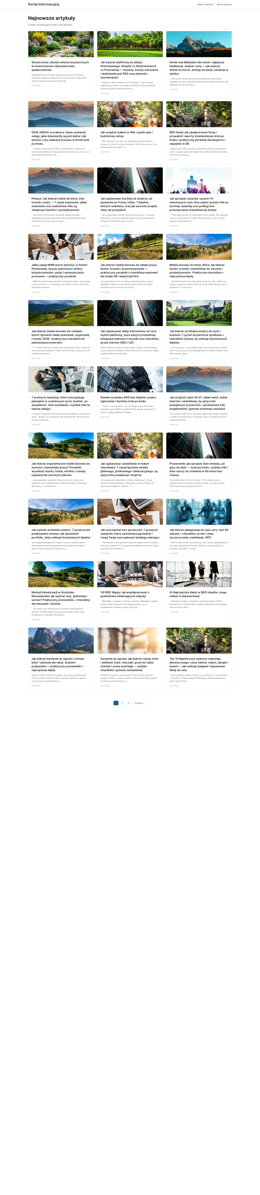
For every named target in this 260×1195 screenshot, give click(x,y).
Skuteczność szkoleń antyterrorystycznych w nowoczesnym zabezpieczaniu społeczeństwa (60, 66)
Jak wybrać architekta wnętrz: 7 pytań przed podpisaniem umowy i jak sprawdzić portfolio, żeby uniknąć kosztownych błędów (61, 533)
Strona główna (224, 4)
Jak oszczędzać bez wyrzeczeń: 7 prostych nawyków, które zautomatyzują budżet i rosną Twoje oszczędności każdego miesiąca (129, 533)
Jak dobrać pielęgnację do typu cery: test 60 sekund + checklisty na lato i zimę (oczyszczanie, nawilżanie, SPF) (199, 533)
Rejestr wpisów (206, 4)
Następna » (139, 703)
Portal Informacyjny (43, 4)
